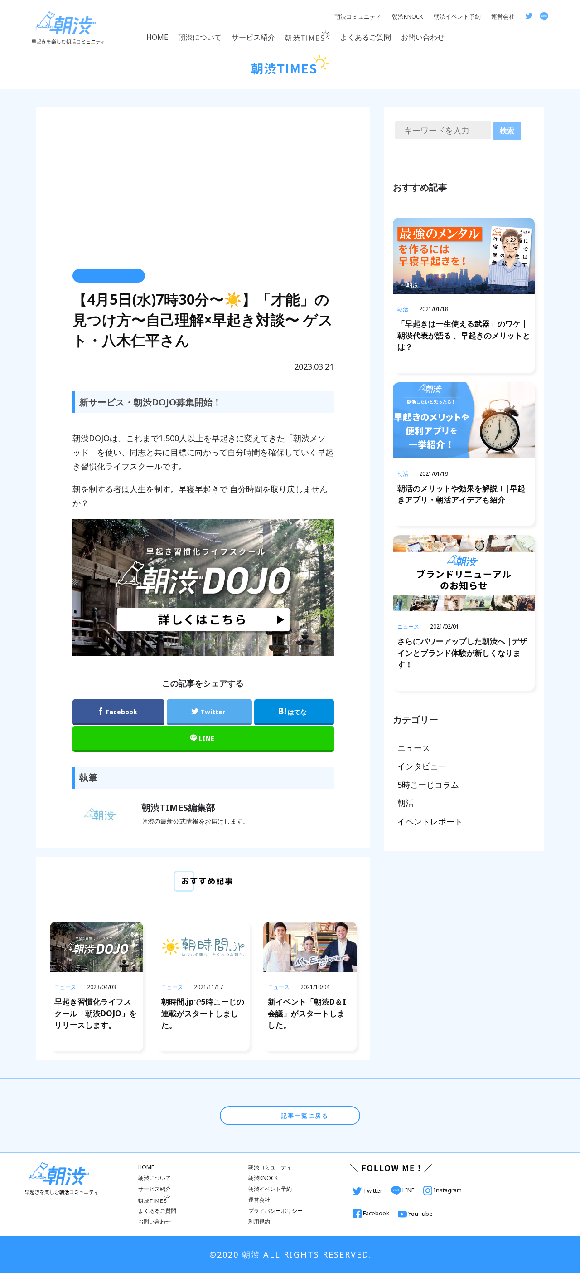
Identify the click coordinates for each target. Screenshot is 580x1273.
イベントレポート (430, 821)
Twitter (373, 1190)
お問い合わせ (423, 37)
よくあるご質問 (365, 37)
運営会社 (503, 16)
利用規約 (259, 1221)
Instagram (447, 1190)
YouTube (420, 1214)
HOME (157, 37)
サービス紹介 (253, 37)
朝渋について (200, 37)
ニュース (413, 747)
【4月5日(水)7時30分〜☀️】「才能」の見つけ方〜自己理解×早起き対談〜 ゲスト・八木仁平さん (202, 319)
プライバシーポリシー (275, 1210)
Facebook (376, 1213)
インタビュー (421, 766)
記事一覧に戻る (303, 1116)
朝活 (405, 802)
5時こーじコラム (428, 784)
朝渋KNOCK (407, 16)
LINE (408, 1190)
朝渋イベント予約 (457, 16)
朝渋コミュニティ (358, 16)
